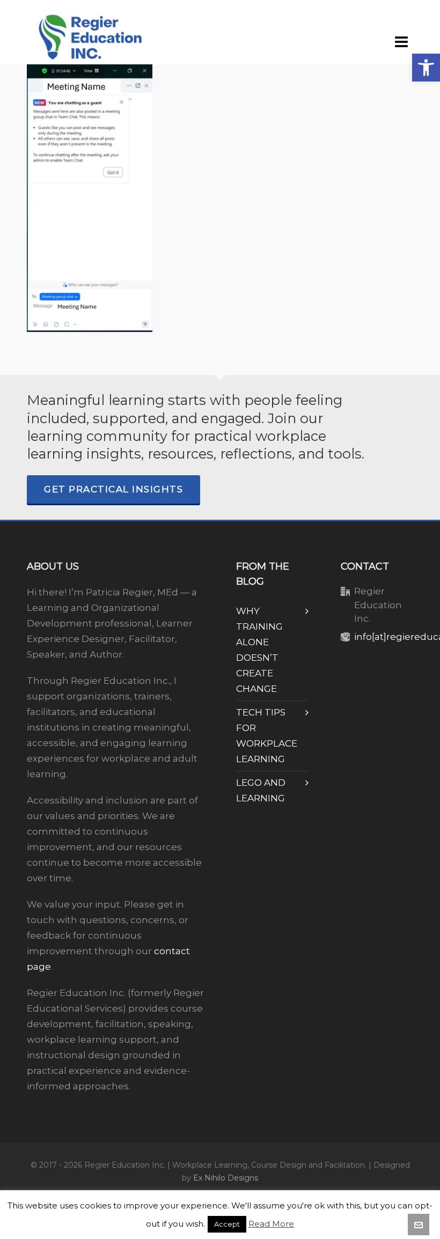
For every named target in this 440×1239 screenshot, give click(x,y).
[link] (426, 68)
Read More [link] (271, 1224)
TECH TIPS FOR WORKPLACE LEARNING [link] (266, 735)
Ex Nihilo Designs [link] (225, 1178)
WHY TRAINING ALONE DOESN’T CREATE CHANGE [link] (259, 650)
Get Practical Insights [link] (113, 489)
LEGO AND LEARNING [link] (260, 790)
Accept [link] (227, 1224)
